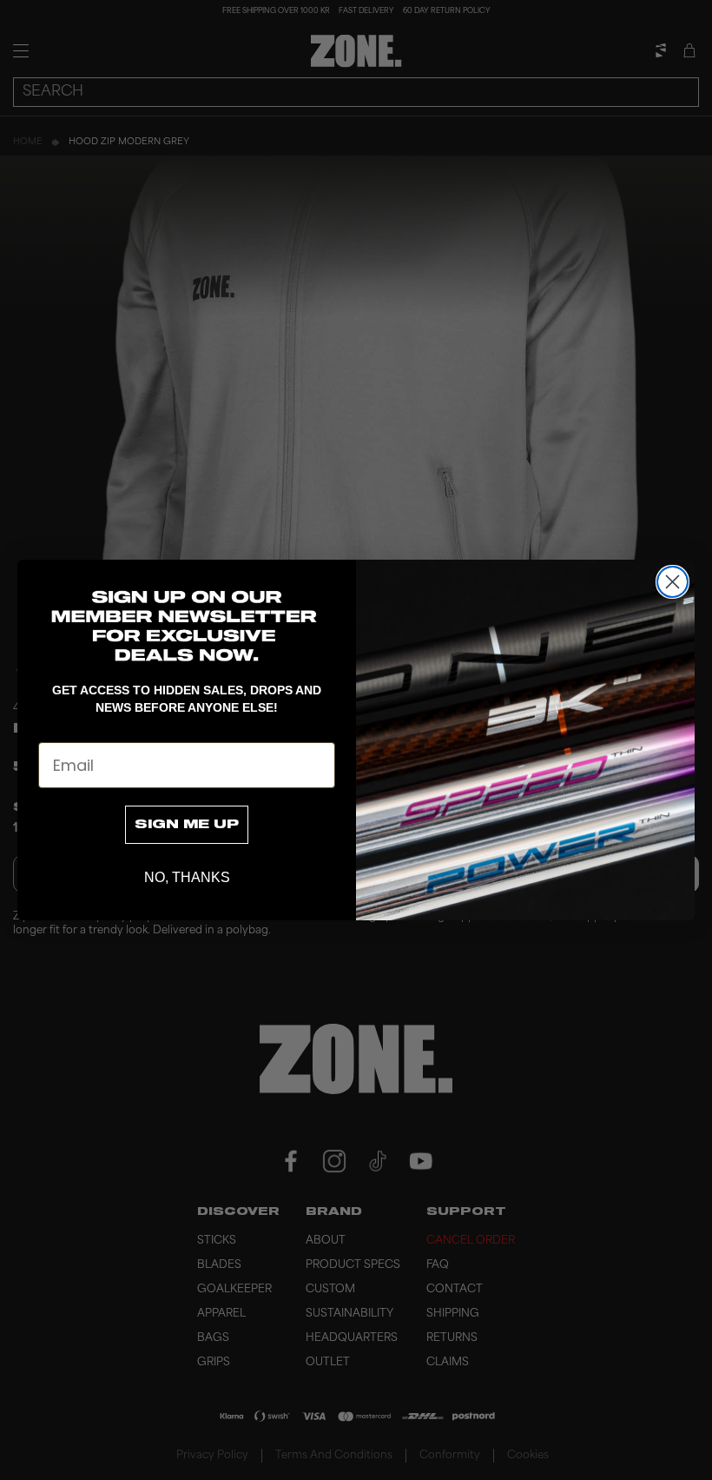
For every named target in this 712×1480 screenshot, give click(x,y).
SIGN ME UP (187, 825)
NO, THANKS (187, 877)
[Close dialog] (672, 582)
